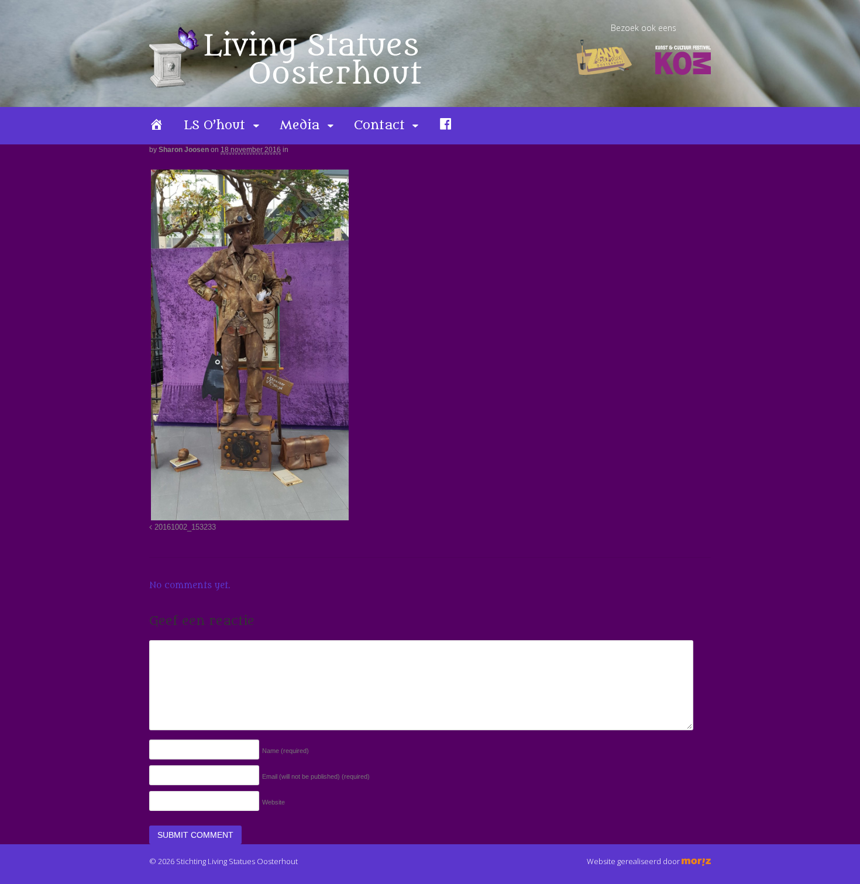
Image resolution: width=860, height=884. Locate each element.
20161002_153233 (184, 527)
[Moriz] (696, 861)
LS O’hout (214, 125)
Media (299, 125)
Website (273, 802)
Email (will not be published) (316, 776)
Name (285, 750)
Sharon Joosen (184, 150)
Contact (379, 125)
